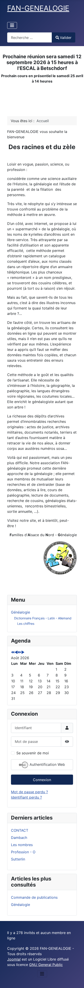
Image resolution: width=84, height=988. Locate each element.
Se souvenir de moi (32, 753)
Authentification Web (46, 764)
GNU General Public (46, 964)
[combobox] (29, 37)
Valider (65, 37)
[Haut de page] (76, 979)
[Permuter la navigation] (12, 25)
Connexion (42, 779)
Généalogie (20, 612)
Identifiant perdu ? (26, 797)
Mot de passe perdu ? (29, 792)
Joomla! (14, 959)
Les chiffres (25, 623)
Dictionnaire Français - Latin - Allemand (42, 618)
